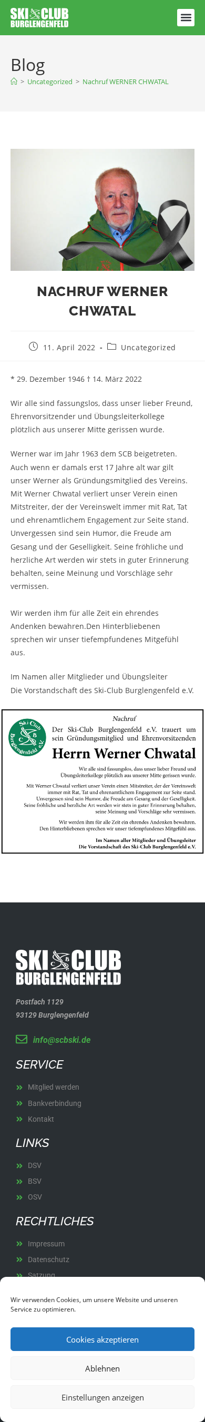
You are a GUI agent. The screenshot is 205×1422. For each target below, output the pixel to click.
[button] (185, 17)
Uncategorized (148, 347)
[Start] (14, 81)
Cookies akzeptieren (102, 1339)
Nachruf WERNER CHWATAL (126, 81)
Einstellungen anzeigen (103, 1397)
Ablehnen (102, 1368)
